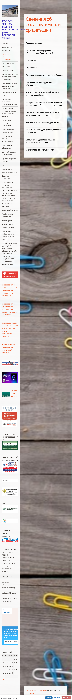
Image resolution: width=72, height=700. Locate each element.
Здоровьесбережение (10, 210)
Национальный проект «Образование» (7, 138)
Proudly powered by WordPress (36, 690)
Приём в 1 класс (8, 70)
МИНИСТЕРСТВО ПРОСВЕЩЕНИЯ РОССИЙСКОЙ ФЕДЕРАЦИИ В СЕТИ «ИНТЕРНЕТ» (9, 309)
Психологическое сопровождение (8, 130)
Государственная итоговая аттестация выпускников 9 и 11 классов (9, 112)
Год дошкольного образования (8, 146)
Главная (5, 44)
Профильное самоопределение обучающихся (8, 123)
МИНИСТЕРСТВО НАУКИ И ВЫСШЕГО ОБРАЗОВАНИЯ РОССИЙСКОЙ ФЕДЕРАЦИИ (9, 290)
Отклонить (66, 697)
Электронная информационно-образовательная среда (8, 235)
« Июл (4, 680)
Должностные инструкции (7, 49)
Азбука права (7, 221)
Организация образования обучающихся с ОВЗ (9, 101)
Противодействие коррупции (8, 64)
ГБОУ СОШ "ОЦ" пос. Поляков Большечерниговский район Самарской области (14, 29)
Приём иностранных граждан (9, 160)
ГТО (3, 165)
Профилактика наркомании (7, 215)
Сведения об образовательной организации (8, 56)
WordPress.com (31, 693)
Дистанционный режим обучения (8, 226)
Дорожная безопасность (7, 177)
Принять (48, 697)
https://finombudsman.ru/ (14, 393)
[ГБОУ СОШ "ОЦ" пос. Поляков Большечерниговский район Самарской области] (10, 11)
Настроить (57, 697)
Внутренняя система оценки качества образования (9, 86)
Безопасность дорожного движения (9, 170)
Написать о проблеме (12, 641)
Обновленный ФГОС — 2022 (9, 94)
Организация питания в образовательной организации (10, 76)
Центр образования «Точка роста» (9, 153)
